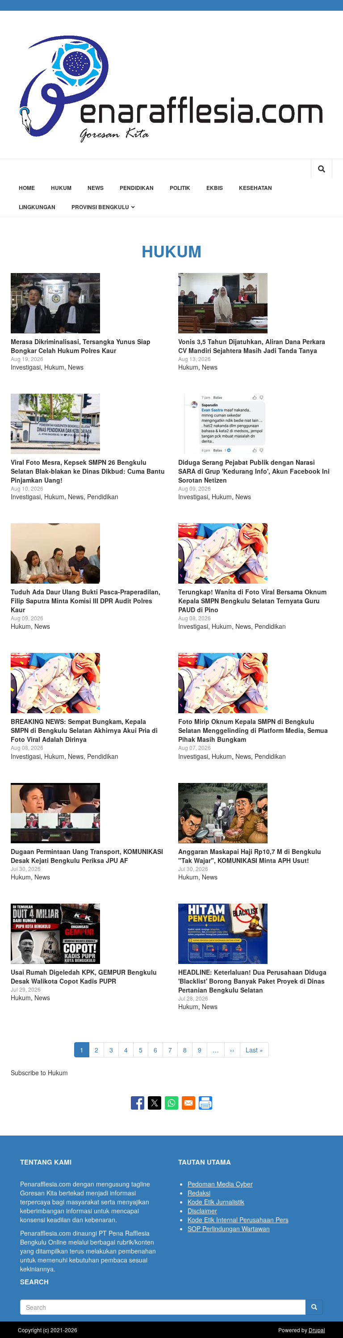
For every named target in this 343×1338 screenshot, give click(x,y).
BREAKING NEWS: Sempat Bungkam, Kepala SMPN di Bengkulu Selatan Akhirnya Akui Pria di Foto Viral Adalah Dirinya (84, 730)
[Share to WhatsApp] (171, 1103)
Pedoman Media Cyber (220, 1183)
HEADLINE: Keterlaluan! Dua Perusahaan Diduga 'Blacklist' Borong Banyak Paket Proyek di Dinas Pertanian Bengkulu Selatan (252, 981)
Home (27, 188)
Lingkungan (37, 207)
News (96, 188)
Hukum (61, 188)
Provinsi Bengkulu (100, 207)
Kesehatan (255, 188)
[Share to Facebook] (137, 1103)
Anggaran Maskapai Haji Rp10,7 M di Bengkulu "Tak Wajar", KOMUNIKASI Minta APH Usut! (249, 856)
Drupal (317, 1330)
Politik (180, 188)
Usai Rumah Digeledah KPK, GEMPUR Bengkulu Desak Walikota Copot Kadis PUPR (84, 976)
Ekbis (214, 188)
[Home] (171, 84)
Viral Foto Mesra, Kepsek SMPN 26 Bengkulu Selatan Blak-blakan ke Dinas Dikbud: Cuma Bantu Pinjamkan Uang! (88, 471)
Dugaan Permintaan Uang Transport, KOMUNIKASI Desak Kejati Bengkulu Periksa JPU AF (87, 856)
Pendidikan (137, 188)
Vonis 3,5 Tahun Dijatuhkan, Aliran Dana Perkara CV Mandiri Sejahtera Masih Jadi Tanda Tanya (251, 346)
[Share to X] (154, 1103)
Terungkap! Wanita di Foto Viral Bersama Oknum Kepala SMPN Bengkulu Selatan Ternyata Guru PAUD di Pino (252, 600)
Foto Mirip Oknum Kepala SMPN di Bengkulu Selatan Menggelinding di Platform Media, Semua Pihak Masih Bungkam (253, 730)
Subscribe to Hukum (39, 1072)
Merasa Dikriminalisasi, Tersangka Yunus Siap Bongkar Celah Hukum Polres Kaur (81, 346)
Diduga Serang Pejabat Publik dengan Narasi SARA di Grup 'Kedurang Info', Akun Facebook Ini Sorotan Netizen (254, 471)
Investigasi (26, 366)
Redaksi (199, 1192)
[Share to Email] (188, 1103)
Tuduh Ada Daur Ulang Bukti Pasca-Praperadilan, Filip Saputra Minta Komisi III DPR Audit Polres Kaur (85, 600)
